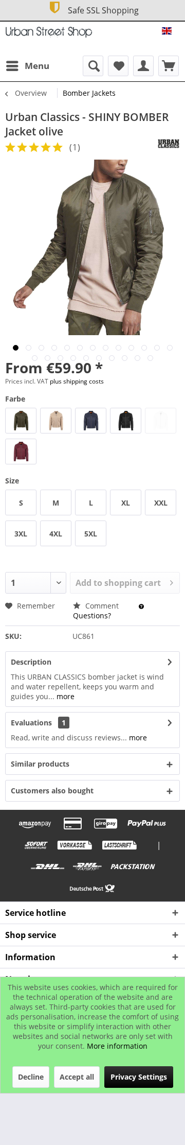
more (64, 696)
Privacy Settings (138, 1077)
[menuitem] (27, 66)
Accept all (77, 1077)
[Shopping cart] (168, 66)
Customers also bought (52, 790)
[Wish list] (118, 66)
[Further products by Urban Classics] (168, 143)
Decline (31, 1077)
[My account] (143, 66)
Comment (102, 606)
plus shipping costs (77, 381)
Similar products (40, 764)
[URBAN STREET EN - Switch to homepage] (48, 36)
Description (31, 662)
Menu (37, 66)
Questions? (92, 615)
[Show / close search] (93, 66)
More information (117, 1046)
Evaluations (31, 722)
